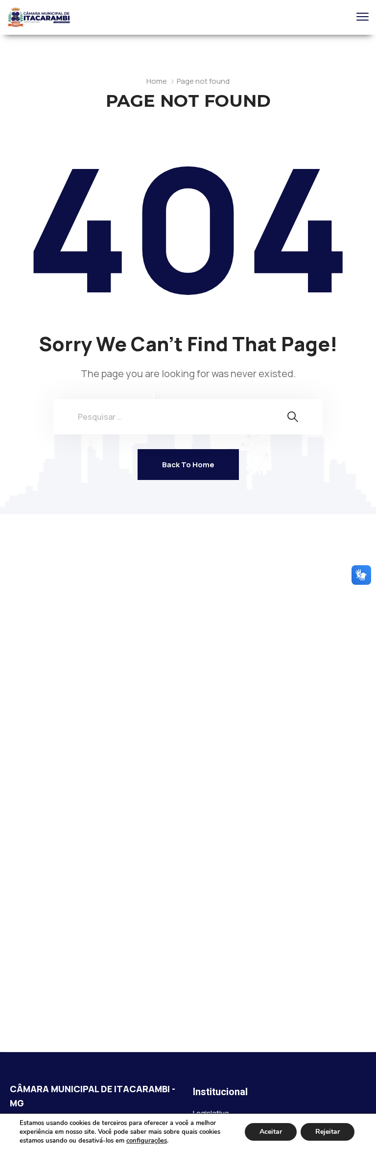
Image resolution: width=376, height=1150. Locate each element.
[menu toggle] (362, 17)
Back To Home (188, 464)
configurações (146, 1140)
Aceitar (270, 1131)
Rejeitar (327, 1131)
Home (156, 81)
